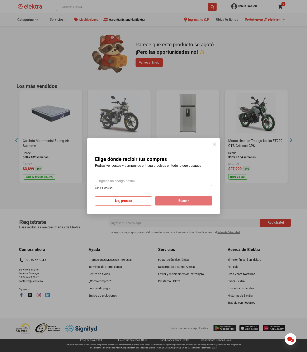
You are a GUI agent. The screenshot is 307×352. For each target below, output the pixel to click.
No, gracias (123, 201)
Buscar (183, 201)
